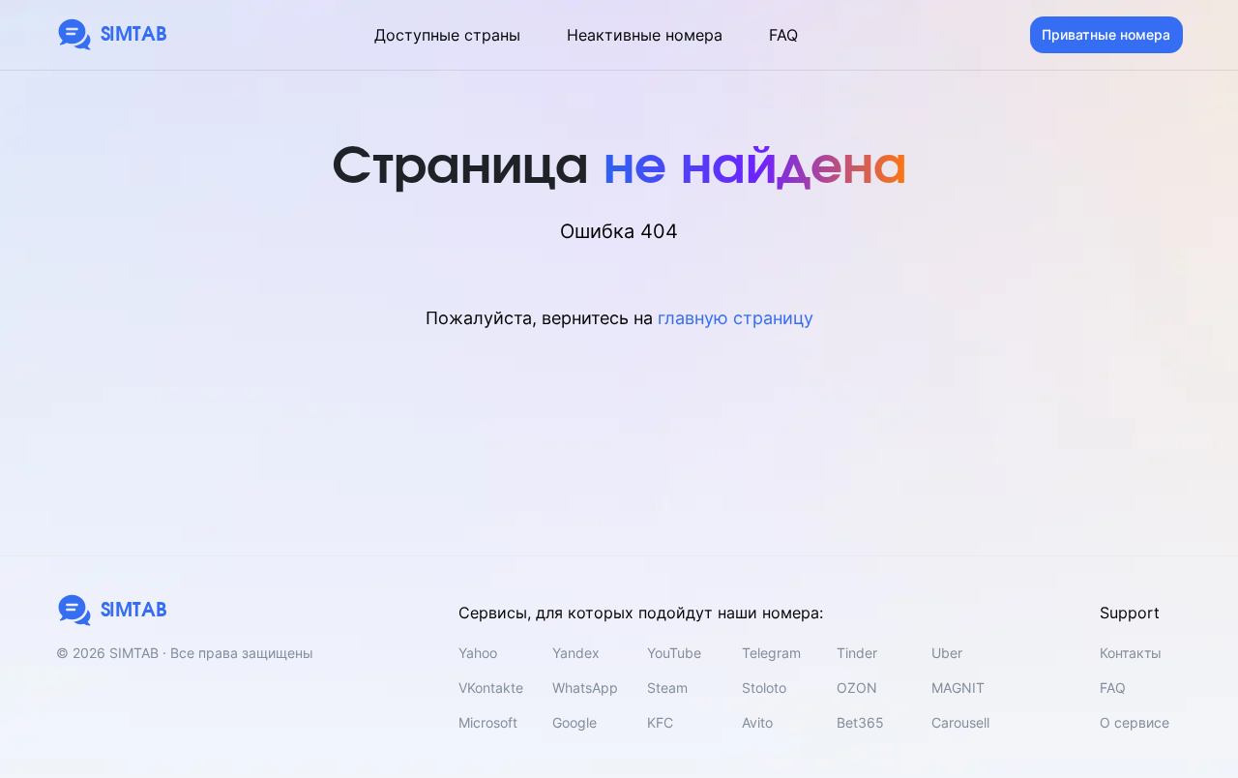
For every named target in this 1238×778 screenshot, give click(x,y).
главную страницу (735, 318)
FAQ (783, 35)
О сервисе (1134, 722)
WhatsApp (585, 687)
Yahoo (477, 652)
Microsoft (487, 722)
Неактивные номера (644, 35)
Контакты (1131, 652)
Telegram (771, 652)
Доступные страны (447, 35)
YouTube (674, 652)
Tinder (857, 652)
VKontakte (490, 687)
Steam (667, 687)
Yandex (576, 652)
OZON (857, 687)
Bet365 (860, 722)
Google (574, 722)
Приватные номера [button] (1106, 34)
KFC (660, 722)
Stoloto (764, 687)
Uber (946, 652)
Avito (757, 722)
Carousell (960, 722)
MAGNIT (958, 687)
